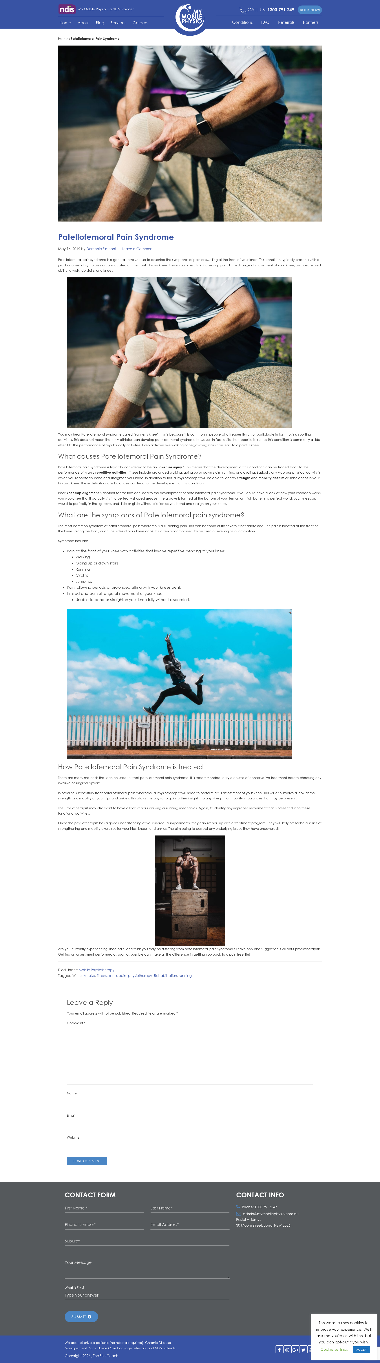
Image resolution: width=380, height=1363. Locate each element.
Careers (140, 22)
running (185, 975)
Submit (79, 1316)
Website (73, 1137)
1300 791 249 (280, 9)
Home (65, 22)
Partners (310, 22)
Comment (76, 1023)
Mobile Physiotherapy (97, 969)
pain (122, 975)
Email (71, 1115)
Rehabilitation (165, 975)
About (84, 22)
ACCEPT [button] (362, 1350)
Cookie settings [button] (334, 1349)
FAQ (265, 22)
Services (118, 22)
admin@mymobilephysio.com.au (271, 1213)
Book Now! (310, 10)
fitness (102, 975)
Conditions (242, 22)
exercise (88, 975)
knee (112, 975)
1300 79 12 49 (265, 1207)
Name (72, 1093)
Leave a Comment (137, 248)
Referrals (286, 22)
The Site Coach (105, 1355)
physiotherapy (140, 975)
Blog (100, 22)
